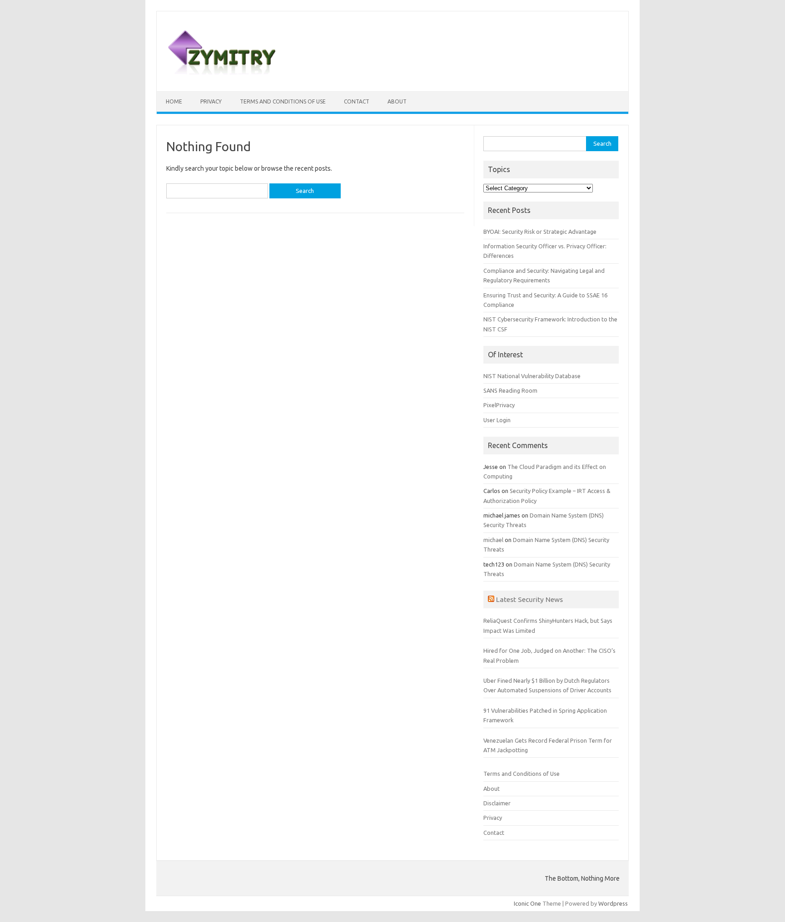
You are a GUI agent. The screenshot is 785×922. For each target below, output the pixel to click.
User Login (497, 420)
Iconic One (527, 903)
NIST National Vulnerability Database (532, 376)
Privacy (211, 101)
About (397, 101)
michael (493, 540)
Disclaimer (497, 803)
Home (174, 101)
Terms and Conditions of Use (283, 101)
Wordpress (613, 903)
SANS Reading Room (510, 390)
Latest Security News (529, 599)
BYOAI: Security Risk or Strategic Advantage (539, 231)
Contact (356, 101)
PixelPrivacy (499, 405)
